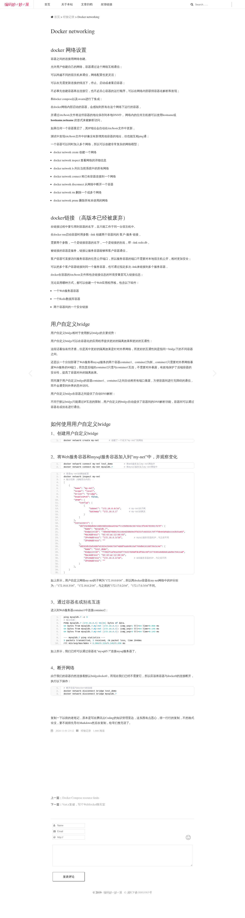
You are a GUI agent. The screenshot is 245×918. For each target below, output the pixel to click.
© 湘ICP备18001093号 (138, 892)
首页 (47, 4)
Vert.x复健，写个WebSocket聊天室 (83, 804)
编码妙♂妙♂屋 (16, 4)
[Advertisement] (122, 758)
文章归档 (87, 4)
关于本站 (67, 4)
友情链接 (106, 4)
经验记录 (68, 17)
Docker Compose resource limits (80, 798)
